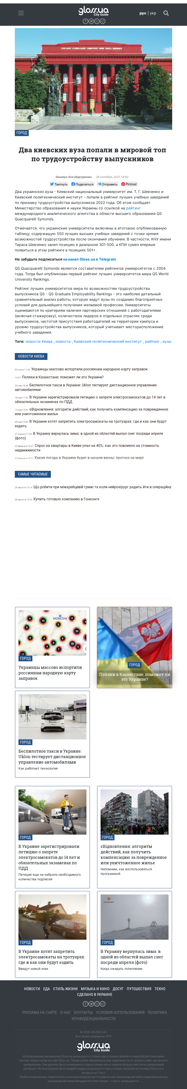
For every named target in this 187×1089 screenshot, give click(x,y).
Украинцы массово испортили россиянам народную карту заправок (82, 369)
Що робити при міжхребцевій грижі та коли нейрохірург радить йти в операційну (93, 487)
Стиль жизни (65, 988)
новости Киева (39, 341)
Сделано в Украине (94, 994)
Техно (160, 988)
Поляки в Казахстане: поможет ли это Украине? (60, 377)
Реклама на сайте (39, 1012)
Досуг (118, 988)
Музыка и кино (95, 988)
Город (21, 133)
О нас (65, 1012)
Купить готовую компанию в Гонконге (57, 499)
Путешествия (139, 988)
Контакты (83, 1012)
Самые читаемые (33, 474)
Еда (46, 988)
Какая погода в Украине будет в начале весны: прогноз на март (80, 458)
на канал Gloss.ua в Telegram (89, 259)
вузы (167, 341)
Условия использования (120, 1012)
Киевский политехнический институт (108, 341)
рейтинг (133, 208)
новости (63, 341)
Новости (32, 988)
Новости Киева (31, 356)
